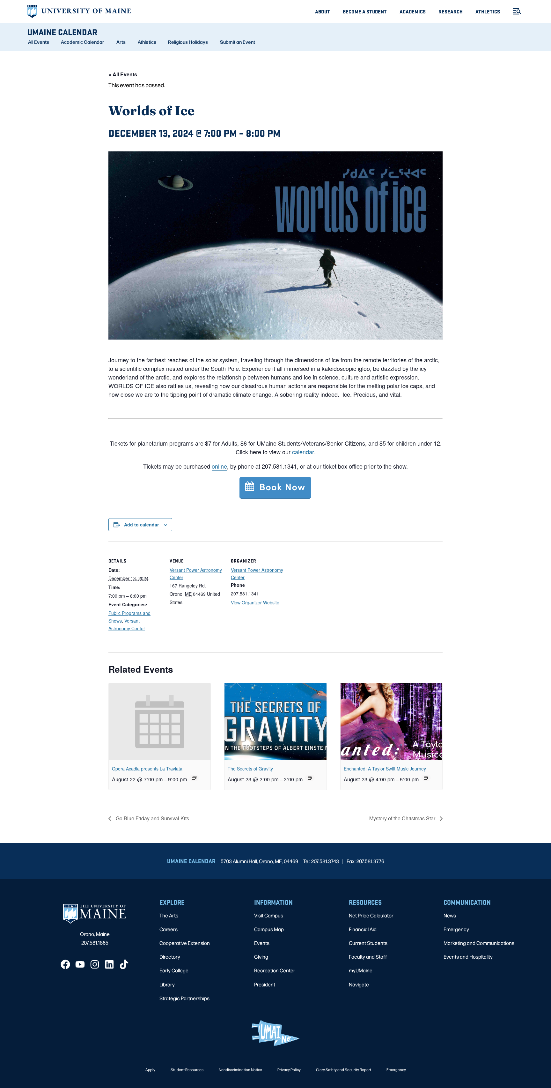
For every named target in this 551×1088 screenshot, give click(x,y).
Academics (413, 11)
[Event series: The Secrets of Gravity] (310, 778)
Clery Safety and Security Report (343, 1069)
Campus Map (269, 929)
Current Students (368, 942)
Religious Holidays (188, 42)
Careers (168, 929)
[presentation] (159, 721)
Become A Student (365, 11)
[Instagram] (94, 964)
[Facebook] (65, 964)
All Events (38, 42)
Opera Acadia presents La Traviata (147, 768)
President (264, 984)
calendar (303, 452)
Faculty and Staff (368, 956)
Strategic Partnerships (184, 998)
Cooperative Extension (184, 942)
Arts (121, 42)
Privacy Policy (289, 1069)
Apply (150, 1069)
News (450, 915)
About (322, 11)
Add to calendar (141, 524)
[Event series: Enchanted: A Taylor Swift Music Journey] (426, 778)
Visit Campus (268, 915)
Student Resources (187, 1069)
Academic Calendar (82, 42)
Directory (169, 956)
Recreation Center (274, 970)
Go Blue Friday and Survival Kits (151, 818)
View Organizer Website (255, 602)
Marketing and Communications (479, 942)
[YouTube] (80, 964)
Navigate (359, 984)
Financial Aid (363, 929)
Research (450, 11)
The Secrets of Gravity (250, 768)
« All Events (122, 74)
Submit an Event (237, 42)
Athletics (487, 11)
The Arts (168, 915)
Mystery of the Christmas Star (403, 818)
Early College (173, 970)
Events (261, 942)
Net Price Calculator (371, 915)
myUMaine (360, 970)
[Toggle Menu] (514, 11)
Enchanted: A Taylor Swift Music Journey (385, 768)
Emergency (456, 929)
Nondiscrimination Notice (240, 1069)
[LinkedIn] (109, 964)
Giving (261, 956)
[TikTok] (124, 964)
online (219, 466)
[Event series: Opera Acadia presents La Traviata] (194, 778)
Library (167, 984)
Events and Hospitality (468, 956)
